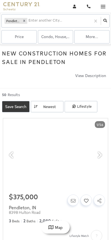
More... (92, 36)
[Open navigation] (102, 6)
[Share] (99, 200)
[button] (24, 21)
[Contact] (73, 200)
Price (19, 36)
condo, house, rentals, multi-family (57, 36)
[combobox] (28, 21)
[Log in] (74, 6)
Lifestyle (84, 106)
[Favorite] (86, 200)
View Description (90, 75)
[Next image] (100, 155)
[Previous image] (11, 155)
